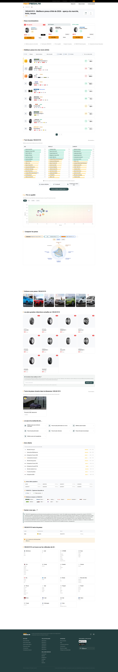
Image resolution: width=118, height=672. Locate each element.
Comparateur (65, 1)
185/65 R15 (27, 7)
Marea (25, 568)
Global (25, 200)
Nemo (61, 556)
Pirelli (43, 660)
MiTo (25, 555)
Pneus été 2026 (26, 640)
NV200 (25, 594)
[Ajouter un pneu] (77, 237)
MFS (66, 54)
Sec (29, 200)
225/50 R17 (44, 645)
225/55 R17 (44, 647)
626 (60, 580)
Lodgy (79, 556)
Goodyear (43, 659)
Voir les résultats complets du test (58, 189)
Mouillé (33, 200)
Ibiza (61, 599)
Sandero (79, 552)
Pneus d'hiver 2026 (26, 642)
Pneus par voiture (26, 646)
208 (60, 591)
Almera (25, 590)
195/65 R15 (44, 644)
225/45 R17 (31, 515)
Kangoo (79, 588)
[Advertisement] (59, 277)
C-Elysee (61, 559)
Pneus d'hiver (81, 3)
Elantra (61, 567)
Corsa (43, 587)
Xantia (61, 558)
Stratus (79, 566)
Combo (43, 590)
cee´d (25, 580)
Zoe (79, 591)
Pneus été (73, 3)
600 (24, 599)
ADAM (43, 588)
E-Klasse (79, 580)
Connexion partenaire (64, 644)
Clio (79, 590)
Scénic (79, 587)
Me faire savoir (89, 382)
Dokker (79, 555)
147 (24, 552)
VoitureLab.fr (62, 646)
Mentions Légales (63, 648)
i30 (60, 566)
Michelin (43, 655)
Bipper (61, 590)
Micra (25, 591)
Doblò (25, 567)
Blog (61, 642)
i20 (60, 568)
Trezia (79, 599)
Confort (37, 200)
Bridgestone (44, 657)
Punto (25, 571)
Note (25, 588)
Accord (43, 566)
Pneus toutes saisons (27, 644)
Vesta (43, 579)
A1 (42, 552)
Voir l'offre (29, 37)
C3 (60, 552)
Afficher (27, 540)
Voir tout (71, 54)
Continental (44, 654)
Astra (43, 591)
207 (60, 588)
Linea (25, 574)
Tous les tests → (91, 391)
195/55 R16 (89, 514)
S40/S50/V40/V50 (63, 606)
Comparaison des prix (56, 1)
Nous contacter (72, 1)
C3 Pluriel (61, 555)
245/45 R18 (44, 649)
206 (60, 587)
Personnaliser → (91, 140)
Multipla (25, 566)
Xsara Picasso (62, 560)
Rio (24, 582)
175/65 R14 (26, 515)
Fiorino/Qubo (26, 570)
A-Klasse (79, 579)
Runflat (60, 54)
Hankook (43, 662)
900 (42, 599)
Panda (25, 572)
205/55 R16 (44, 640)
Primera (25, 587)
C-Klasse (79, 582)
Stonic (25, 579)
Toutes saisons (91, 3)
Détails (40, 37)
